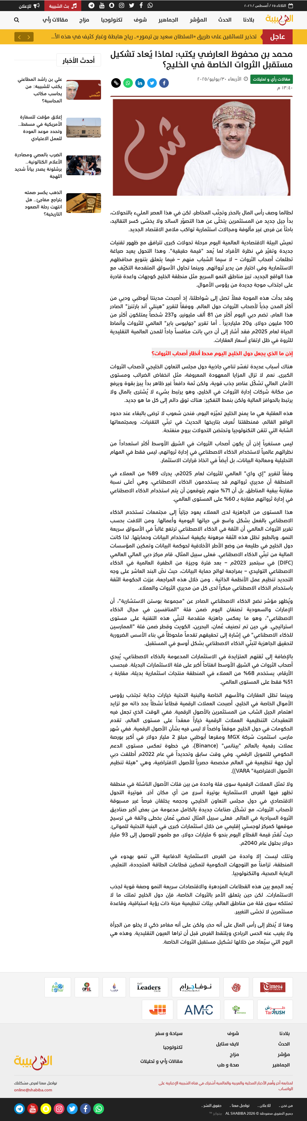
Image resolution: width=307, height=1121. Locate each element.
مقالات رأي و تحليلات (271, 79)
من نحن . (286, 1106)
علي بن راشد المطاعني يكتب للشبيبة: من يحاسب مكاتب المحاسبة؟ (40, 89)
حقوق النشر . (211, 1106)
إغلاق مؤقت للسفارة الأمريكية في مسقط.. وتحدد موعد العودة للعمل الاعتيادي (40, 127)
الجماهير (168, 20)
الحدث (224, 20)
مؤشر (284, 1054)
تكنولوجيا (111, 20)
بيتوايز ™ (215, 1113)
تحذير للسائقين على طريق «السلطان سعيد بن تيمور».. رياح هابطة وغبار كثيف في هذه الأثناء (153, 36)
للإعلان (25, 5)
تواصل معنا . (239, 1106)
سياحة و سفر (169, 1033)
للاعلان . (264, 1106)
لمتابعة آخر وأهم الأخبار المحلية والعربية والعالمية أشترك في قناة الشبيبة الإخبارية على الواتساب (226, 1086)
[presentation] (29, 37)
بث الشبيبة (59, 5)
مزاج (84, 20)
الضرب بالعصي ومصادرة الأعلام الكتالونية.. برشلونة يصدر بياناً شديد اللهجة (38, 165)
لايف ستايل (227, 1044)
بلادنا (248, 20)
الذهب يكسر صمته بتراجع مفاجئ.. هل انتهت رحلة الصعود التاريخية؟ (43, 203)
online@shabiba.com (33, 1090)
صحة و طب (228, 1065)
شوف (140, 20)
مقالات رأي (55, 20)
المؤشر (198, 20)
